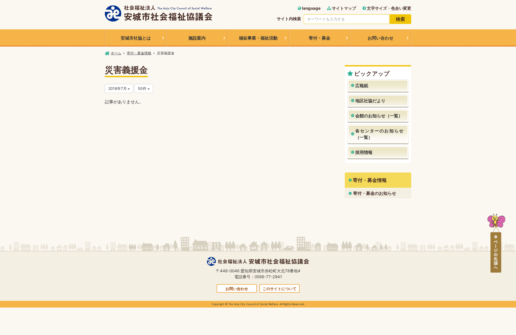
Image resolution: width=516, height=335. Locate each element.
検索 (400, 19)
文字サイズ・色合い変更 (388, 8)
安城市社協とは (136, 38)
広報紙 (361, 85)
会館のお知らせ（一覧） (379, 115)
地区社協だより (370, 100)
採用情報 (363, 152)
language (311, 8)
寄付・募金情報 (139, 53)
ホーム (116, 53)
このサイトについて (279, 288)
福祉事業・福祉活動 (258, 38)
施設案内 (197, 38)
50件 (143, 88)
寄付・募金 (319, 38)
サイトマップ (343, 8)
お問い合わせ (380, 38)
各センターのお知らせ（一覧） (379, 134)
